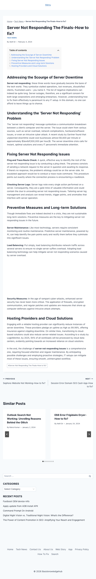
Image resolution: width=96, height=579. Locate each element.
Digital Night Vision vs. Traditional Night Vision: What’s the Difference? (38, 515)
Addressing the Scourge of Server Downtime (31, 55)
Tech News (19, 21)
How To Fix (43, 554)
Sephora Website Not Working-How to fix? (24, 381)
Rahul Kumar (15, 427)
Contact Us (35, 549)
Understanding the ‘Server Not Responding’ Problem (35, 57)
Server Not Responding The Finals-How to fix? (27, 365)
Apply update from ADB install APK (20, 506)
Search (54, 554)
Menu (48, 5)
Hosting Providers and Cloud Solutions (29, 66)
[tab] (43, 461)
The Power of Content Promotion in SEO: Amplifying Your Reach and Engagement (44, 520)
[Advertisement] (48, 278)
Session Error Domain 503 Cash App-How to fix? (72, 383)
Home (9, 21)
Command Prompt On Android (18, 510)
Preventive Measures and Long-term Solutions (32, 63)
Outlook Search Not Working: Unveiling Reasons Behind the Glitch (24, 419)
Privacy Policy (82, 549)
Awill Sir (13, 42)
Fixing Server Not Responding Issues (28, 60)
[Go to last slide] (7, 434)
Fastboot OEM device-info (16, 501)
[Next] (89, 434)
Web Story (61, 549)
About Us (48, 549)
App (70, 549)
